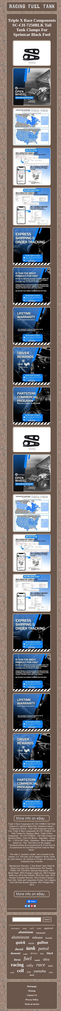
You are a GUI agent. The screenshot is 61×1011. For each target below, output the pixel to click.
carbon (51, 972)
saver (32, 975)
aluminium (26, 932)
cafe (32, 929)
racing (17, 964)
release (37, 937)
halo (50, 965)
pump (25, 928)
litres (17, 959)
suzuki (37, 960)
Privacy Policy (31, 1000)
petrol (43, 948)
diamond (15, 953)
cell (20, 970)
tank (30, 948)
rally (30, 965)
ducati (19, 949)
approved (48, 928)
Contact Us (32, 995)
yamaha (40, 971)
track (12, 972)
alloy (46, 959)
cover (39, 928)
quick (20, 942)
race (40, 964)
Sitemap (32, 991)
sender (25, 954)
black (50, 953)
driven (33, 953)
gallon (42, 942)
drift (29, 971)
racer (31, 943)
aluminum (20, 937)
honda (48, 937)
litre (42, 953)
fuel (28, 958)
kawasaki (40, 933)
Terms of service (32, 1004)
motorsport (15, 928)
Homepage (32, 986)
